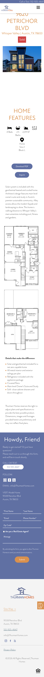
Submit (22, 559)
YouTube (14, 480)
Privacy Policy (10, 649)
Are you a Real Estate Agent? (17, 531)
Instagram (5, 480)
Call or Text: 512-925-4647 (31, 1)
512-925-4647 (13, 466)
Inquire (22, 174)
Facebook (9, 480)
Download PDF (22, 166)
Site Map (8, 609)
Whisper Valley (11, 33)
